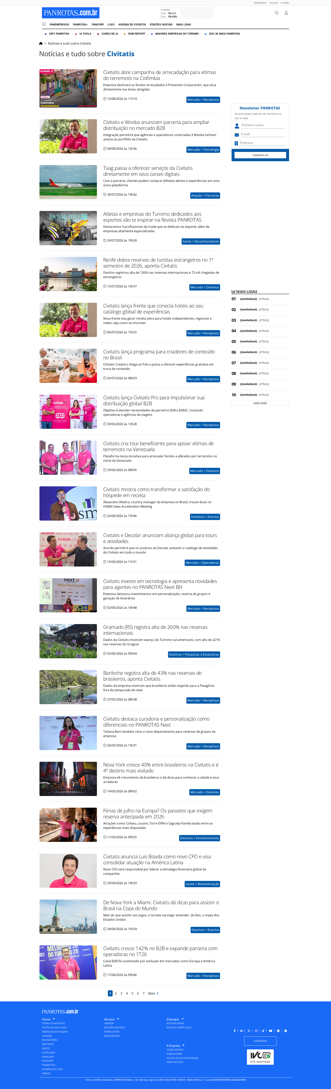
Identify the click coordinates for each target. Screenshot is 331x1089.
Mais (152, 993)
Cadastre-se (260, 155)
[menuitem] (258, 2)
